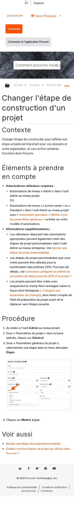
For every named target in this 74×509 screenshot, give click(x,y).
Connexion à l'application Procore (28, 41)
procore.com (15, 15)
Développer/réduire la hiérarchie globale (9, 86)
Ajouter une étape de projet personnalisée (33, 443)
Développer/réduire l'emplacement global (67, 84)
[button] (57, 65)
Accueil (18, 84)
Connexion (47, 490)
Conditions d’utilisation (54, 487)
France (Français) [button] (45, 15)
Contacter (14, 28)
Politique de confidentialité (22, 487)
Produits (35, 84)
